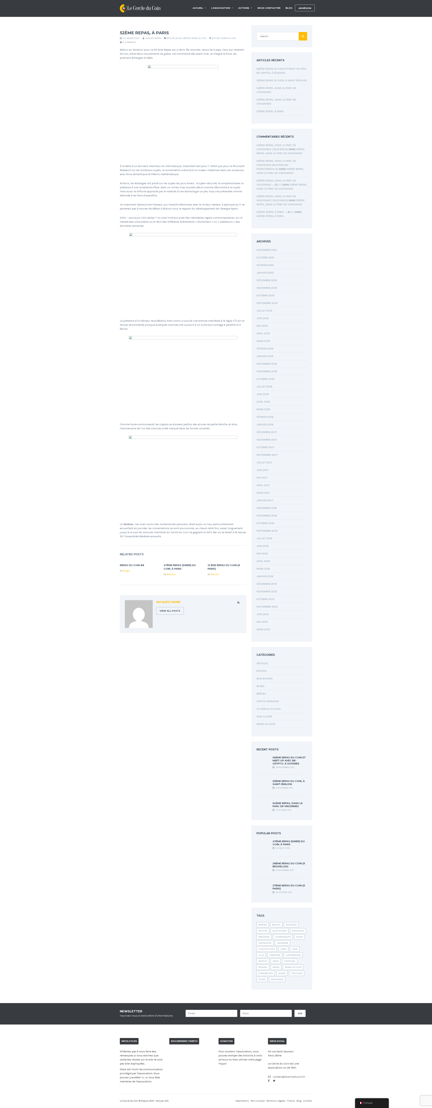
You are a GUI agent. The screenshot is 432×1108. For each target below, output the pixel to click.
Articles (262, 663)
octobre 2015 (265, 599)
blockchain (280, 930)
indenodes (265, 943)
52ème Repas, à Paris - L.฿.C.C (275, 212)
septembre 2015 (267, 606)
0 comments (129, 42)
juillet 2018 (264, 386)
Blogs (179, 38)
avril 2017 (263, 485)
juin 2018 (262, 394)
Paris (276, 961)
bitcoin (216, 38)
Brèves (187, 38)
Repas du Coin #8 (132, 565)
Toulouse (296, 973)
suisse (282, 973)
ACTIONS (243, 8)
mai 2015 (262, 621)
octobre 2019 (265, 295)
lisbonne (274, 955)
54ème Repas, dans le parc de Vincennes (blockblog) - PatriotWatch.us (276, 165)
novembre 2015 (266, 591)
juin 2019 (262, 318)
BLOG (289, 8)
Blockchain (264, 678)
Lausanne (282, 943)
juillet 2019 (264, 310)
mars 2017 (263, 492)
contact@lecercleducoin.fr (288, 1076)
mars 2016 (263, 568)
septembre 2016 (267, 530)
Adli (167, 1100)
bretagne (264, 936)
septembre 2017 (267, 454)
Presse (291, 1100)
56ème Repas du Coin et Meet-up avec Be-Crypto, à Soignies (289, 760)
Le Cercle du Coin (268, 708)
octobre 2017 (265, 447)
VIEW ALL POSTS (170, 610)
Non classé (264, 716)
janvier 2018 (264, 424)
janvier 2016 (264, 576)
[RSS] (238, 602)
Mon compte (258, 1100)
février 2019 (264, 348)
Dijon (299, 936)
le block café (266, 949)
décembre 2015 (266, 583)
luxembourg (293, 955)
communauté (283, 936)
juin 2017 (262, 470)
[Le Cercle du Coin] (140, 8)
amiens (262, 924)
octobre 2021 (265, 257)
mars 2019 (263, 341)
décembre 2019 (266, 280)
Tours (262, 979)
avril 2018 (263, 401)
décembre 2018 (266, 363)
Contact (307, 1100)
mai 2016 (262, 553)
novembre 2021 (266, 249)
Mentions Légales (276, 1100)
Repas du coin (199, 38)
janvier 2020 (265, 272)
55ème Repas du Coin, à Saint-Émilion (281, 80)
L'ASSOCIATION (220, 8)
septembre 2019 (267, 303)
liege (295, 949)
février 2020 (265, 265)
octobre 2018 (265, 379)
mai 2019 (262, 325)
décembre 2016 (266, 508)
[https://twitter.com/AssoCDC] (274, 1080)
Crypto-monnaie (267, 701)
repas (276, 967)
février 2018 (264, 416)
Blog (298, 1100)
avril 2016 (263, 561)
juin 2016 (262, 546)
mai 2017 (262, 477)
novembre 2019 (266, 287)
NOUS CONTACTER (269, 8)
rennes (262, 967)
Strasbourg (265, 973)
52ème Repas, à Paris (270, 111)
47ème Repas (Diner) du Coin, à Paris (289, 843)
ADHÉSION (305, 8)
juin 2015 (262, 614)
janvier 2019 (264, 356)
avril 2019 (263, 333)
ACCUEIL (198, 8)
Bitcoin (171, 38)
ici (142, 1077)
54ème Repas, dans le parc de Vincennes (288, 805)
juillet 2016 (264, 538)
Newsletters (242, 1100)
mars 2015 (263, 629)
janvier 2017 (264, 500)
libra (283, 949)
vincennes (277, 979)
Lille (261, 955)
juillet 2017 (264, 462)
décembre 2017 (266, 432)
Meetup (262, 961)
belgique (291, 924)
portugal (289, 961)
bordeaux (298, 930)
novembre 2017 (266, 439)
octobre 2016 (265, 523)
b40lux (276, 924)
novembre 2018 (266, 371)
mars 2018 (263, 409)
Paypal (222, 1063)
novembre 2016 (266, 515)
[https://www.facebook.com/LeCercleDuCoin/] (268, 1080)
